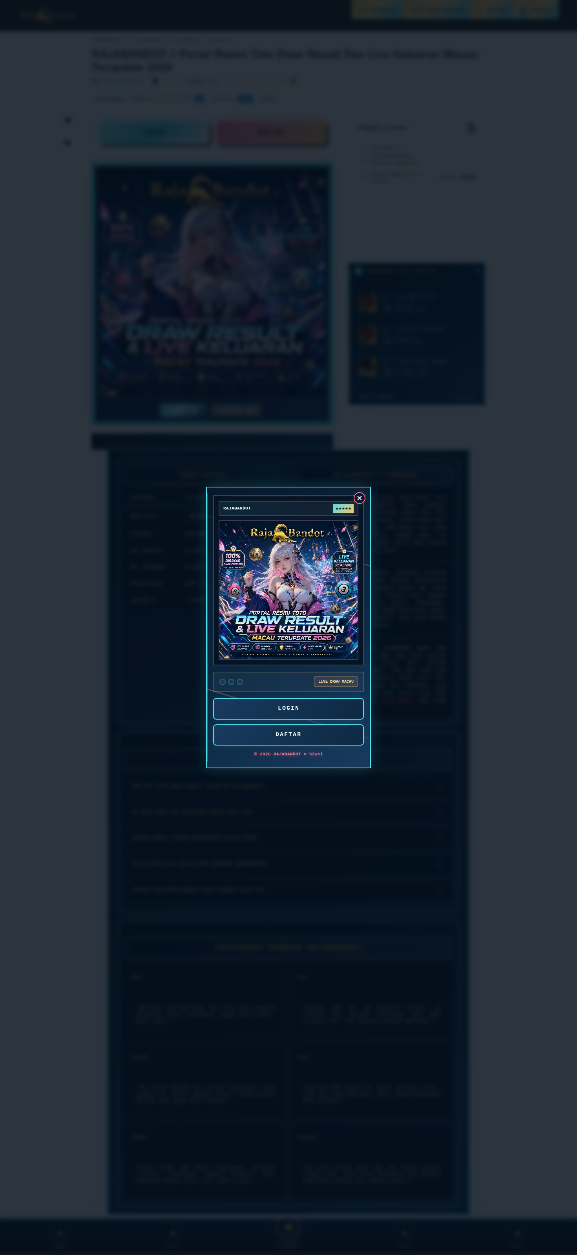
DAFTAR (288, 734)
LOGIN (288, 708)
